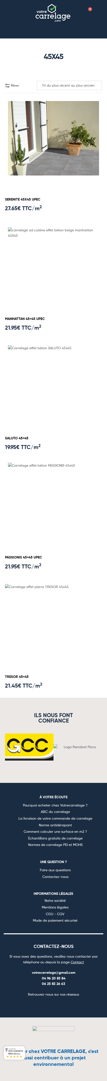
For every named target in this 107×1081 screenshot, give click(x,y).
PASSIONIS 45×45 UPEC (23, 557)
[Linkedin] (71, 1005)
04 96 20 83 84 (53, 978)
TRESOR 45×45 (17, 676)
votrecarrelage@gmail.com (53, 972)
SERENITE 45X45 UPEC (22, 199)
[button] (18, 12)
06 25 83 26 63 (53, 983)
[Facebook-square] (35, 1005)
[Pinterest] (59, 1005)
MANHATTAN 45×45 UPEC (25, 318)
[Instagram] (47, 1005)
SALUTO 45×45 (16, 438)
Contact (77, 962)
